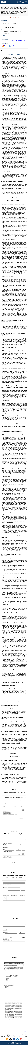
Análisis (8, 50)
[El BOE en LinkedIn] (17, 1040)
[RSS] (7, 1040)
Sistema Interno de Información (7, 1036)
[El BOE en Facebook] (14, 1040)
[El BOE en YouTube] (21, 1040)
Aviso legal (23, 1034)
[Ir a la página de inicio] (3, 2)
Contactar (4, 1034)
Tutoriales (16, 1036)
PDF (5, 45)
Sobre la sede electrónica (12, 1034)
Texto (2, 50)
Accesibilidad (9, 1035)
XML (13, 45)
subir (25, 1031)
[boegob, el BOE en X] (10, 1040)
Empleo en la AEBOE (23, 1036)
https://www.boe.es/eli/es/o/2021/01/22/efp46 (14, 40)
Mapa (19, 1034)
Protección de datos (17, 1035)
